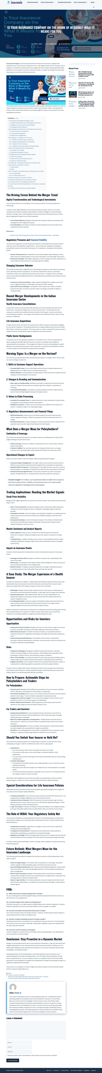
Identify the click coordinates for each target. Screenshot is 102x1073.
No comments (51, 44)
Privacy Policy (65, 1070)
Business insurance (64, 2)
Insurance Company (19, 975)
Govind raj (66, 44)
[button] (94, 7)
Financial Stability (38, 239)
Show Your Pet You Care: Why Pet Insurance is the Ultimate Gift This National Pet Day (86, 84)
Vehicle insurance (47, 2)
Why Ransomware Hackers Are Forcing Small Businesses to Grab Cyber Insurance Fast (86, 93)
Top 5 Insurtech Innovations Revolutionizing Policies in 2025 (24, 978)
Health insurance (80, 2)
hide (16, 118)
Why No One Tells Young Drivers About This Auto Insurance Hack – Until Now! (34, 235)
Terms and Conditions (76, 1070)
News (92, 2)
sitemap (93, 1070)
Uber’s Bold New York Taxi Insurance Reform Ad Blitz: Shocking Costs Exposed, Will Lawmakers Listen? (86, 74)
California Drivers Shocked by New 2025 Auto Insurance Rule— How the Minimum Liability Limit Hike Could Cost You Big (86, 103)
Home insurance (32, 2)
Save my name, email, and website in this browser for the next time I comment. (32, 1055)
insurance (10, 975)
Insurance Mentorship (17, 1070)
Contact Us (56, 1070)
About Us (49, 1070)
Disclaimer (87, 1070)
